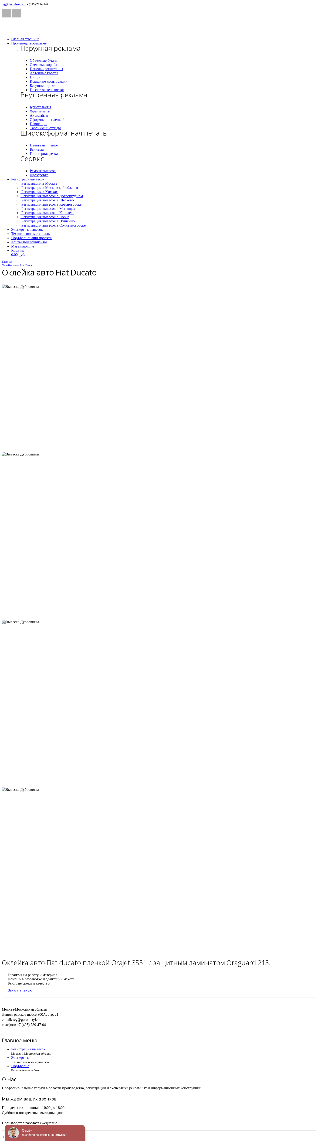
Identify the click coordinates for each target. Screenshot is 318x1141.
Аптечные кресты (44, 73)
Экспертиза (27, 229)
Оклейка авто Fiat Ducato (18, 265)
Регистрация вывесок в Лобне (44, 217)
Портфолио (31, 238)
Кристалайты (40, 107)
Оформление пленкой (47, 120)
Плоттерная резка (44, 154)
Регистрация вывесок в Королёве (47, 213)
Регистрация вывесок (28, 1049)
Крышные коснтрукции (49, 81)
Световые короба (43, 65)
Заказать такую (20, 990)
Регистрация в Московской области (49, 188)
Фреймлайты (40, 111)
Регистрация (27, 179)
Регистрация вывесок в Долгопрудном (51, 196)
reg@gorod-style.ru (14, 4)
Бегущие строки (42, 86)
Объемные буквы (43, 60)
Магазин (22, 246)
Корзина (18, 252)
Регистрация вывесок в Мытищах (47, 209)
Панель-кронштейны (46, 69)
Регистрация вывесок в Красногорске (50, 204)
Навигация (38, 124)
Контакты (29, 242)
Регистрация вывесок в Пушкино (47, 221)
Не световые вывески (47, 90)
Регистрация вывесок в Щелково (47, 200)
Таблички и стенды (45, 128)
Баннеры (37, 149)
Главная (25, 39)
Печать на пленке (44, 145)
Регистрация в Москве (38, 183)
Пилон (35, 77)
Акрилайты (39, 115)
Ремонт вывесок (43, 171)
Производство (29, 43)
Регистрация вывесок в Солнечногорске (53, 225)
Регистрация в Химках (39, 192)
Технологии (31, 234)
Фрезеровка (39, 175)
